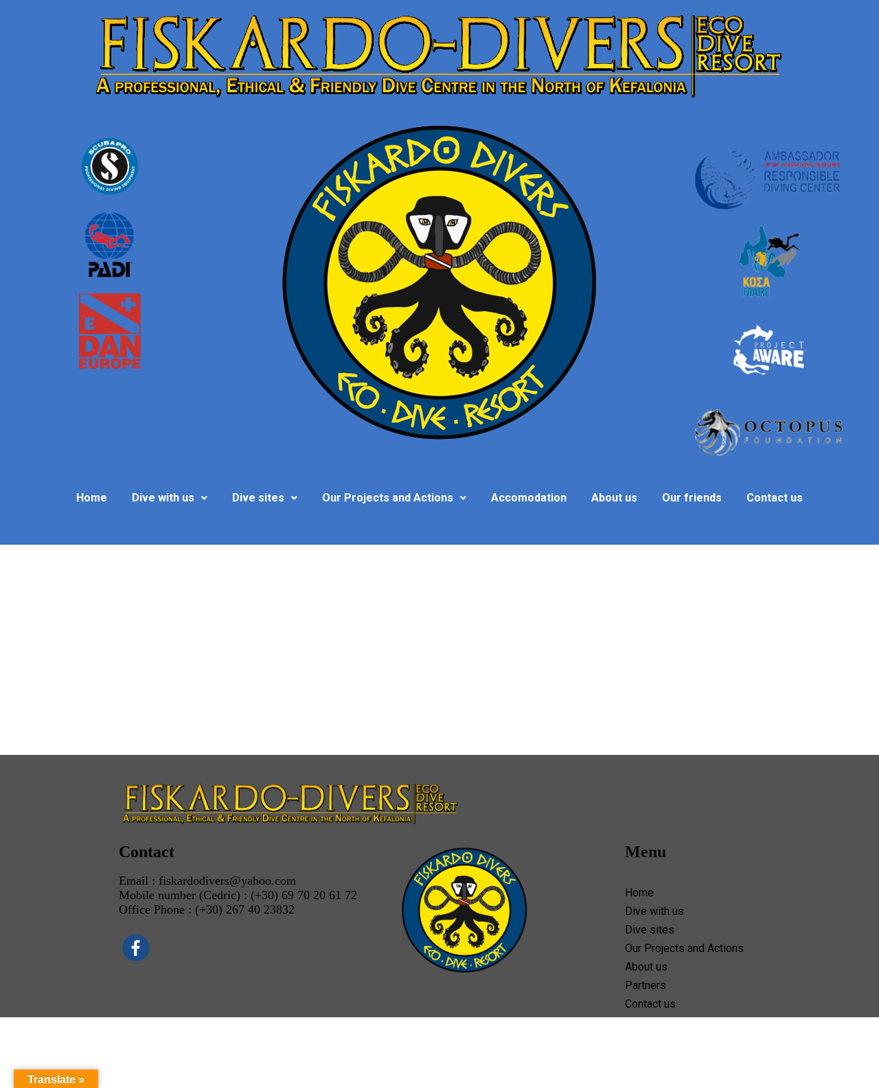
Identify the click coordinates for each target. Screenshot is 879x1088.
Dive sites (258, 497)
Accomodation (529, 497)
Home (91, 497)
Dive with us (163, 497)
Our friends (692, 497)
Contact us (774, 497)
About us (614, 497)
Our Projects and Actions (387, 497)
